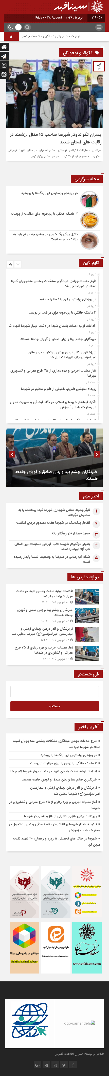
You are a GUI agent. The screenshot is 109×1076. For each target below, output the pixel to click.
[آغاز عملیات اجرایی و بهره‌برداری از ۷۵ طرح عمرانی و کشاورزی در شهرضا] (54, 652)
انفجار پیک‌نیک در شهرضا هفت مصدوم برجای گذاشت (53, 522)
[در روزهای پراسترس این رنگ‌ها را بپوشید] (54, 199)
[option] (54, 282)
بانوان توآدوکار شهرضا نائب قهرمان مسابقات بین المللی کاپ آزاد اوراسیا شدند (52, 546)
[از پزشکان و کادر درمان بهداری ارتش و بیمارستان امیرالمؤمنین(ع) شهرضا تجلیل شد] (54, 634)
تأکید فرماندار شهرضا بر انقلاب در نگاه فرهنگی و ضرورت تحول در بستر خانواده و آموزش (53, 405)
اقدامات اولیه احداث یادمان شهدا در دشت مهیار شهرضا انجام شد (51, 326)
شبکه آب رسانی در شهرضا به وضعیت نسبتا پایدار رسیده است (52, 559)
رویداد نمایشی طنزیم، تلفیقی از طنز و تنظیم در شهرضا (58, 389)
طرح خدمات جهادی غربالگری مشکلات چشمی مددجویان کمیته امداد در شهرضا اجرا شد (53, 283)
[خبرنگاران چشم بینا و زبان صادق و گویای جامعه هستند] (54, 615)
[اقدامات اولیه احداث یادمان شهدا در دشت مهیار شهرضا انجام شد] (54, 596)
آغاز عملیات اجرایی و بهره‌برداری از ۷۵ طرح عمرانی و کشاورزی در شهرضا (51, 373)
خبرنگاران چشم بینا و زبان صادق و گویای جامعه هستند (58, 339)
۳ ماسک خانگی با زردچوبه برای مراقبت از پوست (62, 312)
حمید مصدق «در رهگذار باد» (71, 533)
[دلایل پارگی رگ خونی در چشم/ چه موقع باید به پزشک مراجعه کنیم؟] (54, 240)
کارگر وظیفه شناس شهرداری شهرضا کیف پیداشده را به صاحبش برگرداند (54, 512)
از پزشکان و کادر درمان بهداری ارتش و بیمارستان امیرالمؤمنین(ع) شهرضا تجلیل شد (62, 355)
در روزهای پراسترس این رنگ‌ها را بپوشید (67, 299)
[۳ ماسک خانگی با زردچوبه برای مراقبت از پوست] (54, 220)
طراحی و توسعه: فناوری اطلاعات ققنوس (79, 1053)
